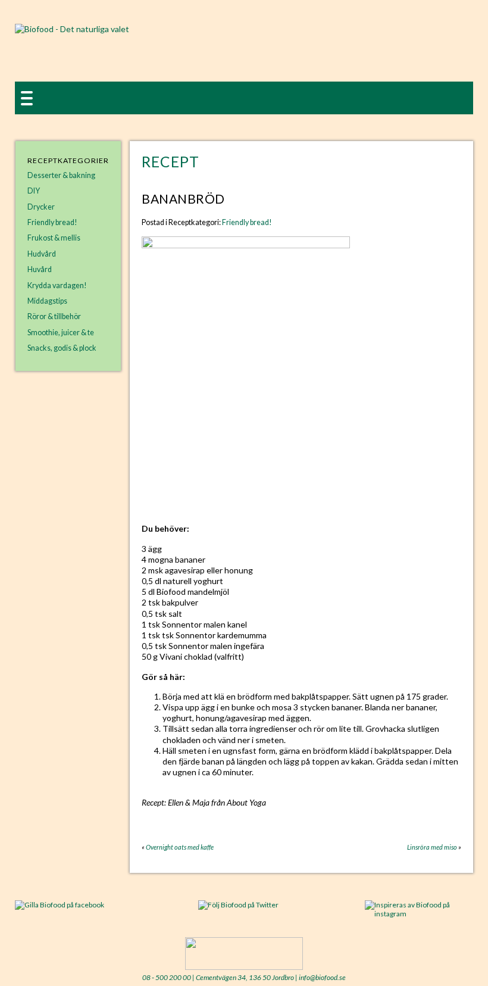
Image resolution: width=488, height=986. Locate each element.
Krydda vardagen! (57, 285)
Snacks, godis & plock (61, 348)
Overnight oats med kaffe (180, 847)
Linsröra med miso (432, 847)
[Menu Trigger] (26, 97)
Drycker (41, 206)
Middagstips (47, 301)
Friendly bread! (52, 222)
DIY (33, 190)
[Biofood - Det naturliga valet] (72, 29)
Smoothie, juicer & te (60, 332)
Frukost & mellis (53, 237)
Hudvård (41, 253)
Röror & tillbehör (54, 316)
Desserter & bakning (61, 175)
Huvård (39, 269)
